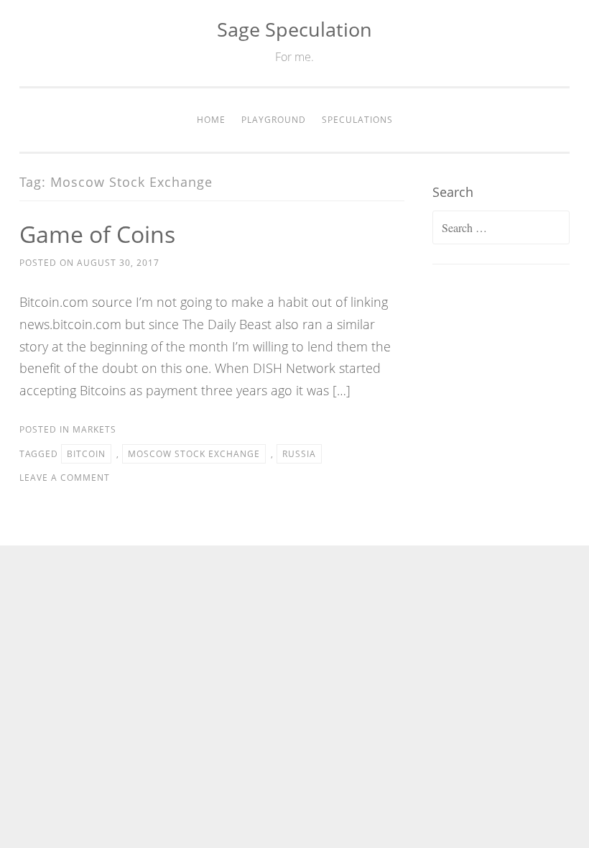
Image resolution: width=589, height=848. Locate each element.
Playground (273, 120)
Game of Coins (97, 233)
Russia (299, 454)
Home (211, 120)
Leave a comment (64, 477)
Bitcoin (86, 454)
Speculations (357, 120)
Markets (94, 429)
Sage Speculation (294, 29)
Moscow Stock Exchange (194, 454)
